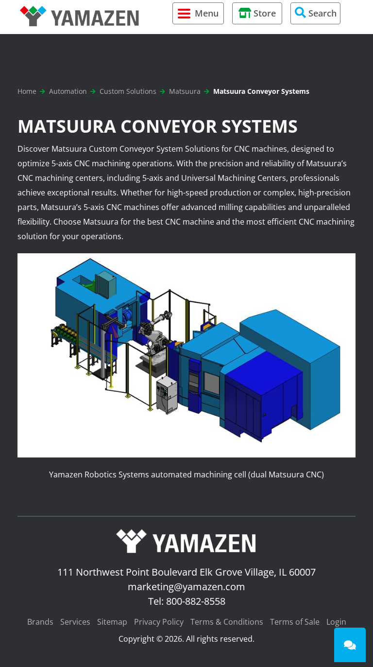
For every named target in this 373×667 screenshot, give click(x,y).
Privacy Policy (159, 621)
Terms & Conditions (226, 621)
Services (75, 621)
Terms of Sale (295, 621)
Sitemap (112, 621)
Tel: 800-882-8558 (186, 601)
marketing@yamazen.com (186, 586)
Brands (40, 621)
